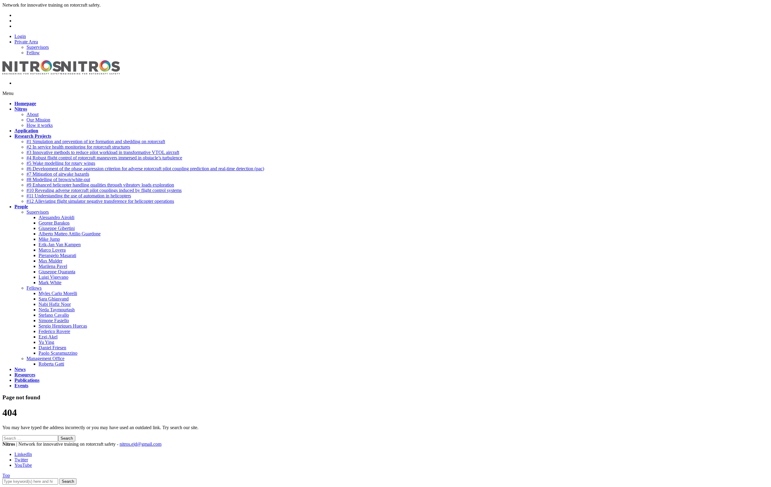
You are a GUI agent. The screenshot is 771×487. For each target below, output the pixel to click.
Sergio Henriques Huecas (63, 325)
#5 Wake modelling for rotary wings (61, 163)
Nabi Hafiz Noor (55, 304)
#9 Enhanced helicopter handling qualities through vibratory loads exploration (100, 184)
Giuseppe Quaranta (57, 271)
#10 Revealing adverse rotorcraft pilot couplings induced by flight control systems (104, 190)
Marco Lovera (52, 250)
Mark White (50, 282)
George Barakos (54, 222)
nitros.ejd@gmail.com (140, 444)
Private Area (26, 41)
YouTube (23, 465)
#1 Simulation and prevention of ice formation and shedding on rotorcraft (96, 141)
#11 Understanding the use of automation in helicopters (79, 195)
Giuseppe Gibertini (57, 228)
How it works (40, 125)
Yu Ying (46, 342)
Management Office (45, 358)
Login (20, 36)
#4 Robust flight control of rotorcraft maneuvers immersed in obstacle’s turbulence (104, 157)
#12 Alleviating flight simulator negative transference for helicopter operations (100, 201)
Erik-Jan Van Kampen (60, 244)
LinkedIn (23, 454)
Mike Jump (49, 239)
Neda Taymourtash (57, 309)
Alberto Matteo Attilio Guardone (70, 233)
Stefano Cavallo (54, 315)
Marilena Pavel (53, 266)
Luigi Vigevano (53, 277)
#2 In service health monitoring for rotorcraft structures (78, 146)
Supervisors (38, 47)
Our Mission (38, 119)
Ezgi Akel (48, 336)
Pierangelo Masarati (57, 255)
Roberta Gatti (51, 363)
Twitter (21, 459)
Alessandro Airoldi (56, 217)
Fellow (33, 52)
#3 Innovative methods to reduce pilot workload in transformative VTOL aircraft (103, 152)
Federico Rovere (54, 331)
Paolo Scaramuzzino (58, 353)
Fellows (34, 288)
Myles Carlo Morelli (58, 293)
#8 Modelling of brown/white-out (58, 179)
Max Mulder (50, 260)
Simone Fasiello (54, 320)
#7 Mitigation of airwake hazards (58, 174)
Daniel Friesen (52, 347)
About (33, 114)
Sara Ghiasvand (54, 298)
